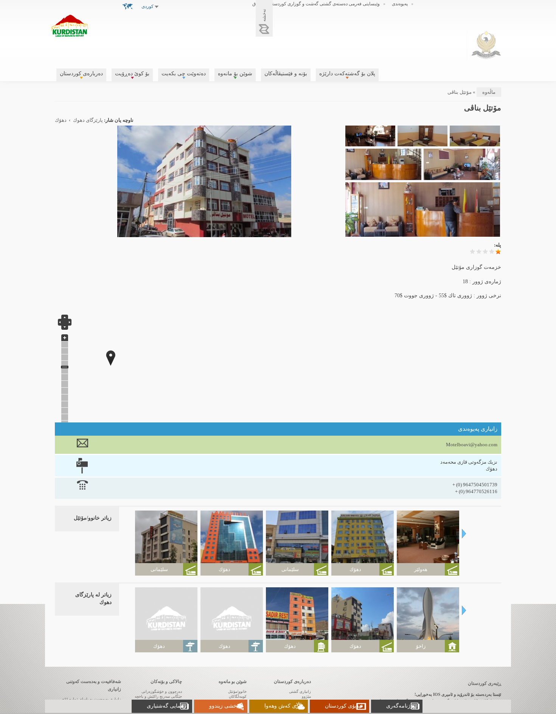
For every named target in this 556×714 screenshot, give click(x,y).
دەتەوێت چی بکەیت (184, 73)
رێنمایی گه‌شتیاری (166, 706)
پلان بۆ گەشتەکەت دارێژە (347, 73)
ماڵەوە (488, 92)
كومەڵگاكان (238, 696)
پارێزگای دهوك (88, 120)
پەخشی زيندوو (225, 706)
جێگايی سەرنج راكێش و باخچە (158, 696)
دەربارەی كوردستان (81, 73)
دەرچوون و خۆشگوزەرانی (161, 691)
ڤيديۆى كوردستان (344, 706)
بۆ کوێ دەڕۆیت (132, 73)
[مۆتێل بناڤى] (204, 233)
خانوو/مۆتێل (237, 691)
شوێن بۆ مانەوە (235, 73)
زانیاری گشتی (300, 691)
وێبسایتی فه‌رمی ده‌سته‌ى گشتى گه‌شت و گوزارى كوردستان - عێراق (316, 3)
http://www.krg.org (486, 45)
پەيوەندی (400, 3)
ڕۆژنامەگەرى (401, 706)
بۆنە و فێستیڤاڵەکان (285, 73)
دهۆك (61, 120)
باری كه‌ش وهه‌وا (283, 706)
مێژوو (306, 696)
